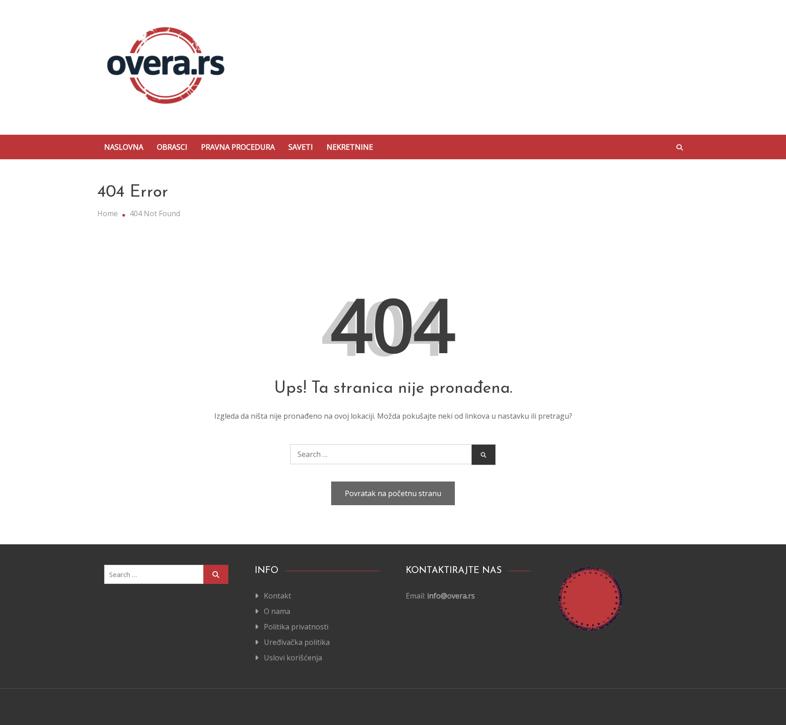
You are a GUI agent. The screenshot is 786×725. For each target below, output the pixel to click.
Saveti (300, 147)
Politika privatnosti (296, 627)
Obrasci (172, 147)
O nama (277, 611)
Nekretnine (350, 147)
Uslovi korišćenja (293, 658)
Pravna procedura (238, 147)
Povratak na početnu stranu (393, 493)
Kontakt (277, 596)
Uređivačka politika (297, 642)
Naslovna (123, 147)
